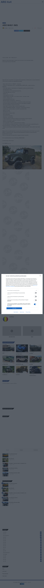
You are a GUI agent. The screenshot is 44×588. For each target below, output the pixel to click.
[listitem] (22, 290)
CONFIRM (14, 308)
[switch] (35, 293)
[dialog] (22, 294)
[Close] (41, 276)
